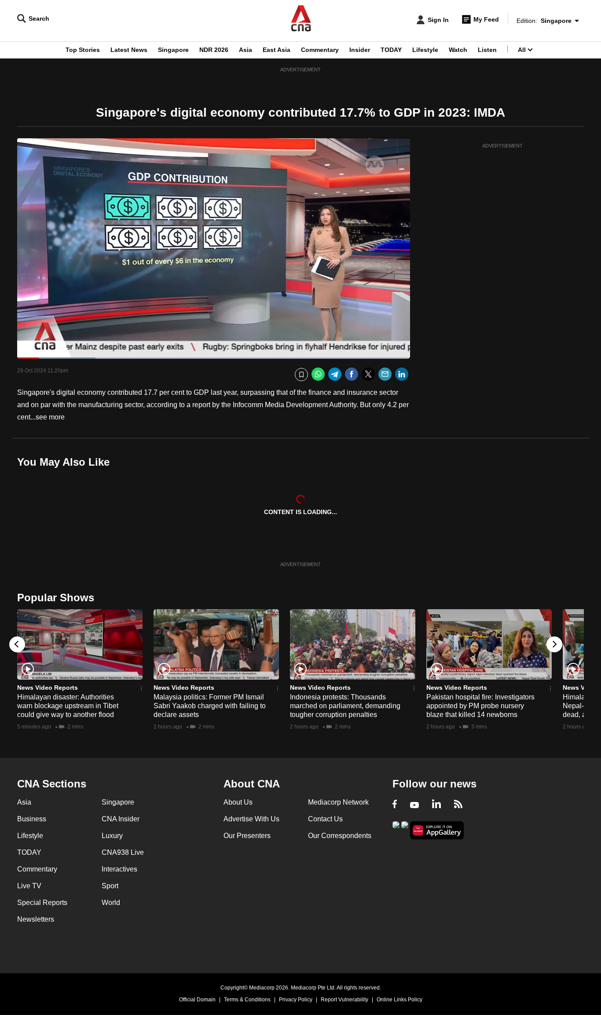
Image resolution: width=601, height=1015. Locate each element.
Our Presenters (247, 835)
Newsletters (35, 919)
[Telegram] (334, 374)
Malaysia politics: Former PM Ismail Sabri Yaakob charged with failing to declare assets (210, 705)
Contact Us (325, 819)
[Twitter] (368, 374)
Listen (487, 49)
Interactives (119, 869)
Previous (17, 644)
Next (554, 644)
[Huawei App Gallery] (437, 830)
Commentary (320, 49)
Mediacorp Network (338, 802)
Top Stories (83, 49)
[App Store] (404, 829)
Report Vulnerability (344, 1000)
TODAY (391, 49)
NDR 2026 (213, 49)
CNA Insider (120, 819)
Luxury (112, 835)
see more (50, 417)
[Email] (385, 374)
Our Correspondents (339, 835)
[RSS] (458, 805)
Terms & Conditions (247, 1000)
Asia (245, 49)
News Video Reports (47, 687)
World (111, 902)
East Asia (276, 49)
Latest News (128, 49)
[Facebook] (351, 374)
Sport (110, 886)
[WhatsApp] (318, 374)
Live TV (29, 886)
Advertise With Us (251, 819)
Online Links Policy (399, 1000)
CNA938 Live (123, 852)
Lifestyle (425, 49)
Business (31, 819)
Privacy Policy (295, 1000)
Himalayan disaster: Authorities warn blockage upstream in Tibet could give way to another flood (67, 705)
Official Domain (197, 1000)
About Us (238, 802)
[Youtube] (414, 805)
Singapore (173, 49)
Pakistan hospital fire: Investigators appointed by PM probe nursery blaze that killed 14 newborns (480, 705)
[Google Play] (395, 829)
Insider (359, 49)
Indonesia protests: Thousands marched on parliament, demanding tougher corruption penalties (345, 705)
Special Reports (42, 902)
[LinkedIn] (401, 374)
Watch (458, 49)
